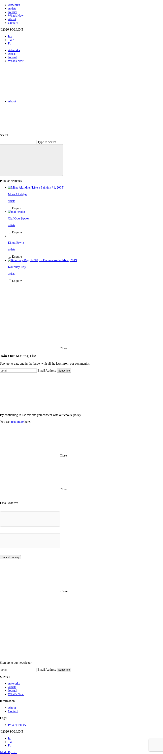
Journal (12, 12)
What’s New (16, 15)
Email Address (47, 370)
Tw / (11, 39)
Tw (10, 741)
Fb (9, 43)
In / (10, 36)
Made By (8, 752)
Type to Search (47, 142)
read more (17, 421)
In (9, 738)
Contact (13, 22)
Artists (12, 8)
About (12, 19)
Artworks (14, 5)
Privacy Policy (17, 724)
